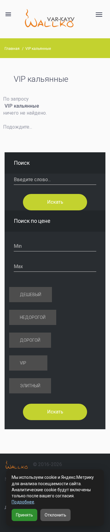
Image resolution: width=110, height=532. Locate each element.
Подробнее (23, 501)
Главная (12, 48)
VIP (23, 363)
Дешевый (30, 294)
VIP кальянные (38, 49)
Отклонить (55, 515)
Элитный (30, 385)
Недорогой (33, 317)
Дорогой (30, 340)
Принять (24, 515)
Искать (55, 202)
